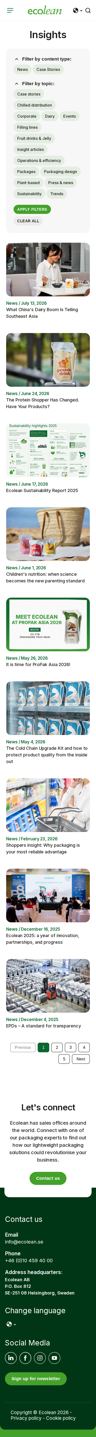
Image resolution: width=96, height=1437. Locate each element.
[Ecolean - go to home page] (44, 10)
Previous (23, 1047)
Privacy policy (26, 1418)
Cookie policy (61, 1418)
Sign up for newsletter (36, 1378)
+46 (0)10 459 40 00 (29, 1260)
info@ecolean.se (24, 1242)
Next (81, 1059)
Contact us (48, 1178)
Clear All (28, 221)
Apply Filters (32, 209)
